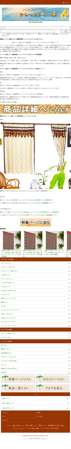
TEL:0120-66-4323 (35, 22)
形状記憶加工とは (6, 353)
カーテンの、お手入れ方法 (8, 360)
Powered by (26, 438)
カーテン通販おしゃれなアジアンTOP (13, 34)
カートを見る (39, 416)
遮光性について (5, 349)
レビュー (3, 364)
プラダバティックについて (8, 357)
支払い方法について (18, 425)
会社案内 (3, 372)
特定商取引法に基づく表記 (56, 425)
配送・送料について (31, 425)
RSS (52, 428)
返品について (43, 425)
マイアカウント (5, 412)
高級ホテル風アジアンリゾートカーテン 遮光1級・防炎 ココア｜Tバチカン (54, 252)
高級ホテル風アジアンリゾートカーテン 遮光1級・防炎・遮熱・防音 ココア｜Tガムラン (32, 252)
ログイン (4, 416)
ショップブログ (44, 428)
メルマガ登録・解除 (33, 428)
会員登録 (38, 412)
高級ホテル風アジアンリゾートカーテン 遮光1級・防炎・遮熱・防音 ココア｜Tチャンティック (11, 252)
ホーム (9, 425)
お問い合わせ (5, 420)
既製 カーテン (31, 34)
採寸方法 (3, 345)
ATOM (56, 428)
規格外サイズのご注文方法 (8, 368)
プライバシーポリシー (19, 428)
